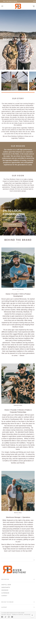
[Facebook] (2, 617)
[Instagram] (9, 617)
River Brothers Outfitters (12, 612)
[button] (18, 560)
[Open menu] (4, 6)
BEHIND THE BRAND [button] (7, 602)
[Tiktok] (5, 617)
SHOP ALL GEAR (6, 584)
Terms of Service (17, 614)
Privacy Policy (6, 614)
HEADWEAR (4, 590)
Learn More (12, 224)
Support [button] (4, 607)
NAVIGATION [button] (5, 579)
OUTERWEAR (5, 593)
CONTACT (4, 595)
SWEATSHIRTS (5, 587)
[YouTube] (12, 617)
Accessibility (28, 614)
